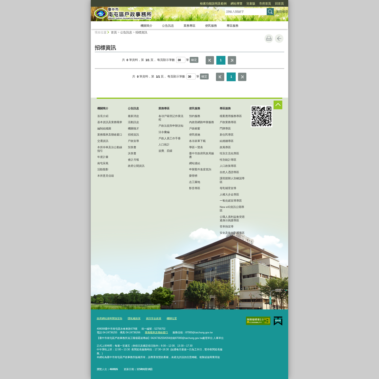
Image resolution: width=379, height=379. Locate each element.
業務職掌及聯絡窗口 (109, 134)
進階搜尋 (282, 11)
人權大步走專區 (229, 194)
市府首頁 (265, 3)
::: (89, 1)
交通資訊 (102, 140)
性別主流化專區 (229, 153)
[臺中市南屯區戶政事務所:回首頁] (153, 14)
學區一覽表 (196, 147)
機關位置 (172, 318)
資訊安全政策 (153, 318)
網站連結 (194, 163)
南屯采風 (102, 163)
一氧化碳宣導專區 (231, 200)
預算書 (132, 147)
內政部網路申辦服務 (201, 122)
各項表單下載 (197, 140)
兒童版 (250, 3)
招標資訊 (141, 32)
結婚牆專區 (227, 140)
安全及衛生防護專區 (232, 232)
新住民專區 (227, 134)
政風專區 (225, 147)
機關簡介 (146, 25)
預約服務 (194, 116)
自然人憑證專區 (229, 172)
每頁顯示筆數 (166, 60)
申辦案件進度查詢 (200, 169)
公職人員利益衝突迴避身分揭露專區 (232, 218)
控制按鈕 (278, 105)
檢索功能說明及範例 (213, 3)
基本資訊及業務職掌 (109, 122)
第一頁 (210, 60)
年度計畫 (102, 156)
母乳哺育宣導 (228, 188)
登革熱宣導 (227, 226)
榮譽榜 (193, 175)
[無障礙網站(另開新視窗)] (258, 321)
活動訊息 (133, 122)
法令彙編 (164, 132)
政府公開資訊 (136, 165)
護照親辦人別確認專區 (232, 180)
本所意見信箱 (105, 175)
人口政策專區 (228, 165)
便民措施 (194, 134)
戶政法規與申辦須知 (171, 125)
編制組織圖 (104, 128)
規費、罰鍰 (165, 150)
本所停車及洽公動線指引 (109, 149)
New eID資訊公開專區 (232, 208)
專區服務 (232, 25)
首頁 (114, 32)
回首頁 (279, 3)
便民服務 (211, 25)
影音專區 (194, 188)
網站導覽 (236, 3)
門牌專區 (225, 128)
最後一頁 (232, 60)
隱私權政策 (134, 318)
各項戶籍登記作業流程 (171, 117)
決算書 (132, 153)
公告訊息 (168, 25)
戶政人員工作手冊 (170, 138)
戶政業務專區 (228, 122)
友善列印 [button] (269, 38)
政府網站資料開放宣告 (109, 318)
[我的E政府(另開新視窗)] (278, 321)
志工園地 (194, 182)
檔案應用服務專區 (231, 116)
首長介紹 (102, 116)
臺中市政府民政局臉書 (201, 155)
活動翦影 (102, 169)
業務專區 (189, 25)
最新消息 (133, 116)
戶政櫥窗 (194, 128)
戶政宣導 (133, 140)
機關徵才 (133, 128)
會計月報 (133, 159)
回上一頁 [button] (279, 38)
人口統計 (164, 144)
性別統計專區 (228, 159)
